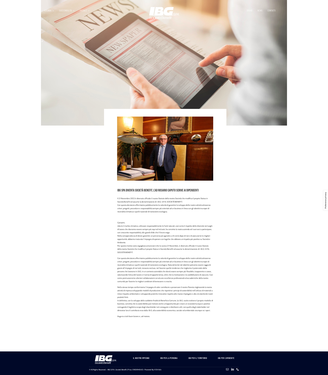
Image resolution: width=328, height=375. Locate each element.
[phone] (237, 369)
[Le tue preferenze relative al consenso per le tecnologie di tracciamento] (325, 200)
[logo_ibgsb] (164, 8)
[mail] (227, 369)
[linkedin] (232, 369)
